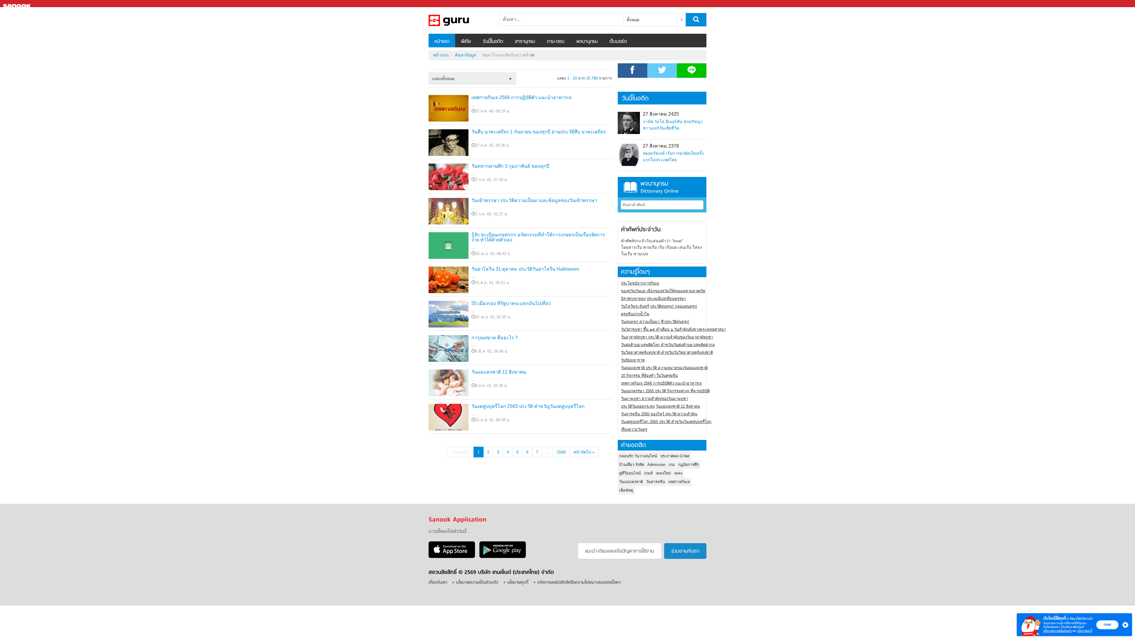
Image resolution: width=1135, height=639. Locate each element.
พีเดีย (466, 42)
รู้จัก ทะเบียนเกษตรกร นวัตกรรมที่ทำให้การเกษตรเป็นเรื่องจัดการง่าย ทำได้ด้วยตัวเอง (538, 237)
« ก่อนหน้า (460, 452)
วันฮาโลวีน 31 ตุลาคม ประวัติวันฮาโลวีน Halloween (525, 269)
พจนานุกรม (587, 42)
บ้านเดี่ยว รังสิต (631, 464)
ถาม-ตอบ (556, 42)
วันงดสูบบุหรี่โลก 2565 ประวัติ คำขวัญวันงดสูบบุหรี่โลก (528, 406)
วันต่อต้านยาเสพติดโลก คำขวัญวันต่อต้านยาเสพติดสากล (668, 345)
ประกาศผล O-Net (675, 456)
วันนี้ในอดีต (493, 42)
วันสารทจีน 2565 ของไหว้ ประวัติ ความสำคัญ (659, 414)
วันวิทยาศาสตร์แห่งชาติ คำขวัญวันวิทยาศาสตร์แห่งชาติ (667, 352)
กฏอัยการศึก (688, 464)
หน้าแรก (441, 42)
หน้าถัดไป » (584, 452)
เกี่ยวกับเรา (438, 582)
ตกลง (1107, 624)
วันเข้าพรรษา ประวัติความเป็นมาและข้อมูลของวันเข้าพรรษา (534, 200)
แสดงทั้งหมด (443, 78)
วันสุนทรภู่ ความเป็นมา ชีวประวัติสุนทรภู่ (655, 322)
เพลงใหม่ (663, 473)
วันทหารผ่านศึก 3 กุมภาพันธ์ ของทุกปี (510, 166)
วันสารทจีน (655, 482)
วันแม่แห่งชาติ (631, 482)
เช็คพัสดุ (626, 490)
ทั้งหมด (633, 19)
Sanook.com (18, 3)
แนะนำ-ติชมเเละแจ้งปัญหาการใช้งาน (619, 551)
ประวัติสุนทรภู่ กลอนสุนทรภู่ (673, 306)
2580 (561, 452)
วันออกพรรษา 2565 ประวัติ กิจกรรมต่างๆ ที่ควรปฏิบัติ (665, 391)
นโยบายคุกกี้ (1084, 630)
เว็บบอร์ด (618, 42)
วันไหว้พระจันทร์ (635, 306)
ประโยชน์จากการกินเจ (640, 283)
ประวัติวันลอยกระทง (638, 406)
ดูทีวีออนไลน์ (630, 473)
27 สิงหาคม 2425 (661, 114)
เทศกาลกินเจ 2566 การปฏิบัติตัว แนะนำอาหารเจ (521, 97)
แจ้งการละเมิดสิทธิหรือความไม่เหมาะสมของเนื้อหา (579, 582)
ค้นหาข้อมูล (465, 55)
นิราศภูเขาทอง (633, 298)
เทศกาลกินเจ (679, 482)
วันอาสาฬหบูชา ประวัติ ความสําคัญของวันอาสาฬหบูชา (667, 337)
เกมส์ (648, 473)
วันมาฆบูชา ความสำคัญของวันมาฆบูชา (654, 398)
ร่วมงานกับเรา (685, 551)
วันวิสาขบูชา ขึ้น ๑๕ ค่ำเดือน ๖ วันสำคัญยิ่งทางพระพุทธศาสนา (673, 329)
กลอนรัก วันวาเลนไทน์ (638, 456)
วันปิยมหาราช (633, 360)
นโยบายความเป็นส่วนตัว (1057, 630)
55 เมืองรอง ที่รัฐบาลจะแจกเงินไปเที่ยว (511, 303)
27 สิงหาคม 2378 (661, 146)
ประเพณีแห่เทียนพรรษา (666, 298)
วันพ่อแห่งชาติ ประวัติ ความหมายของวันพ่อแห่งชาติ (664, 368)
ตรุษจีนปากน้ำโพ (635, 314)
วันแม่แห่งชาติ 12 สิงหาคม (498, 372)
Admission (656, 464)
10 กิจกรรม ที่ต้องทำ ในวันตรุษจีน (649, 375)
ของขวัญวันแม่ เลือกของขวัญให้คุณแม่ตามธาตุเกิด (663, 291)
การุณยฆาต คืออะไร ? (494, 337)
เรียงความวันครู (634, 429)
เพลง (678, 473)
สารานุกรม (525, 42)
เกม (672, 464)
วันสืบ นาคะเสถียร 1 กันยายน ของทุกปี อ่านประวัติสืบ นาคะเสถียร (538, 131)
